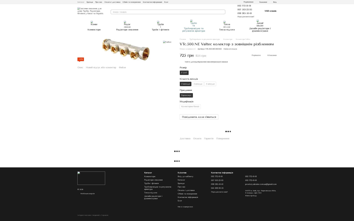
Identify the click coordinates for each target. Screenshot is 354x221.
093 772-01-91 (244, 5)
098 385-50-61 (244, 13)
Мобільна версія (87, 194)
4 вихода (210, 84)
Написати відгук (230, 49)
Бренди (90, 2)
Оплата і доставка (112, 2)
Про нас (98, 2)
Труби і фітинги (160, 29)
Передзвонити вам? (245, 17)
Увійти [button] (187, 62)
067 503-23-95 (244, 9)
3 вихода (198, 84)
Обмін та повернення (132, 2)
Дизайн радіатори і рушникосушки (260, 29)
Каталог (80, 2)
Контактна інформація (152, 2)
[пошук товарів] (223, 12)
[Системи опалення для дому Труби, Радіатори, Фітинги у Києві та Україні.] (91, 178)
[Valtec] (167, 42)
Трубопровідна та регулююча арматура (193, 29)
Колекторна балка (190, 106)
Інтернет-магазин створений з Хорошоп (92, 215)
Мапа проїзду (251, 196)
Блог (166, 2)
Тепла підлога (227, 29)
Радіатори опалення (127, 29)
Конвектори (94, 29)
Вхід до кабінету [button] (185, 176)
